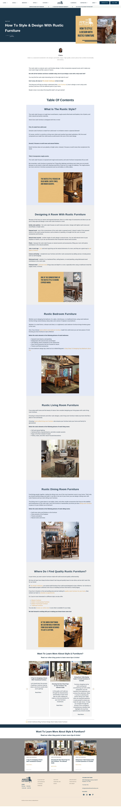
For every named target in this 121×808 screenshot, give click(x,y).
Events (55, 783)
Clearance (73, 2)
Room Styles (54, 722)
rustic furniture (62, 84)
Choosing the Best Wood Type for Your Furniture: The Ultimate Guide (60, 685)
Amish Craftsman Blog (34, 722)
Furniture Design (45, 722)
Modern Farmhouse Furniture (39, 603)
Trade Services (72, 781)
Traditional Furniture (37, 605)
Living (4, 2)
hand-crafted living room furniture (43, 421)
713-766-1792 (85, 784)
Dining (14, 2)
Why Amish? (72, 783)
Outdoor (45, 2)
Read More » (29, 764)
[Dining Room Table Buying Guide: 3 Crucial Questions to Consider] (81, 668)
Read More (39, 692)
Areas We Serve (72, 779)
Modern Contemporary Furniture (40, 602)
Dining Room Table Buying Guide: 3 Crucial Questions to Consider (81, 678)
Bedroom (24, 2)
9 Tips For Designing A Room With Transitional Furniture (34, 760)
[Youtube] (89, 794)
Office (34, 2)
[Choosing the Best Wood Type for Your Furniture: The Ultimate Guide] (60, 671)
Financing (40, 785)
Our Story (56, 779)
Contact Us (104, 2)
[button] (27, 689)
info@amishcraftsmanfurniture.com (90, 788)
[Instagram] (86, 794)
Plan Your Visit (41, 779)
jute (41, 248)
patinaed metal (43, 264)
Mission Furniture (36, 600)
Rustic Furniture (62, 722)
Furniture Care (57, 781)
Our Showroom (41, 781)
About (94, 2)
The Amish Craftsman (48, 81)
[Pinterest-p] (92, 794)
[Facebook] (83, 794)
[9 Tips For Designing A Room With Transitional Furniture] (39, 668)
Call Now (114, 2)
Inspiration (83, 2)
